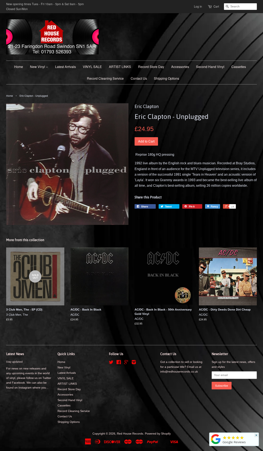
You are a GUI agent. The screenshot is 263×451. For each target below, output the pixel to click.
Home (18, 66)
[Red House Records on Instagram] (134, 363)
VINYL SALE (92, 66)
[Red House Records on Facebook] (118, 363)
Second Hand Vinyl (210, 66)
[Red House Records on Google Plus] (126, 363)
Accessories (180, 66)
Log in (198, 6)
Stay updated (14, 361)
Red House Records (130, 433)
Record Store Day (151, 66)
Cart (216, 6)
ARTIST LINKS (120, 66)
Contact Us (139, 78)
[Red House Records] (216, 444)
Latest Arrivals (65, 66)
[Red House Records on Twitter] (111, 363)
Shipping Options (166, 78)
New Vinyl (38, 66)
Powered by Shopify (158, 433)
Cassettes (238, 66)
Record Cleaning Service (105, 78)
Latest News (15, 354)
